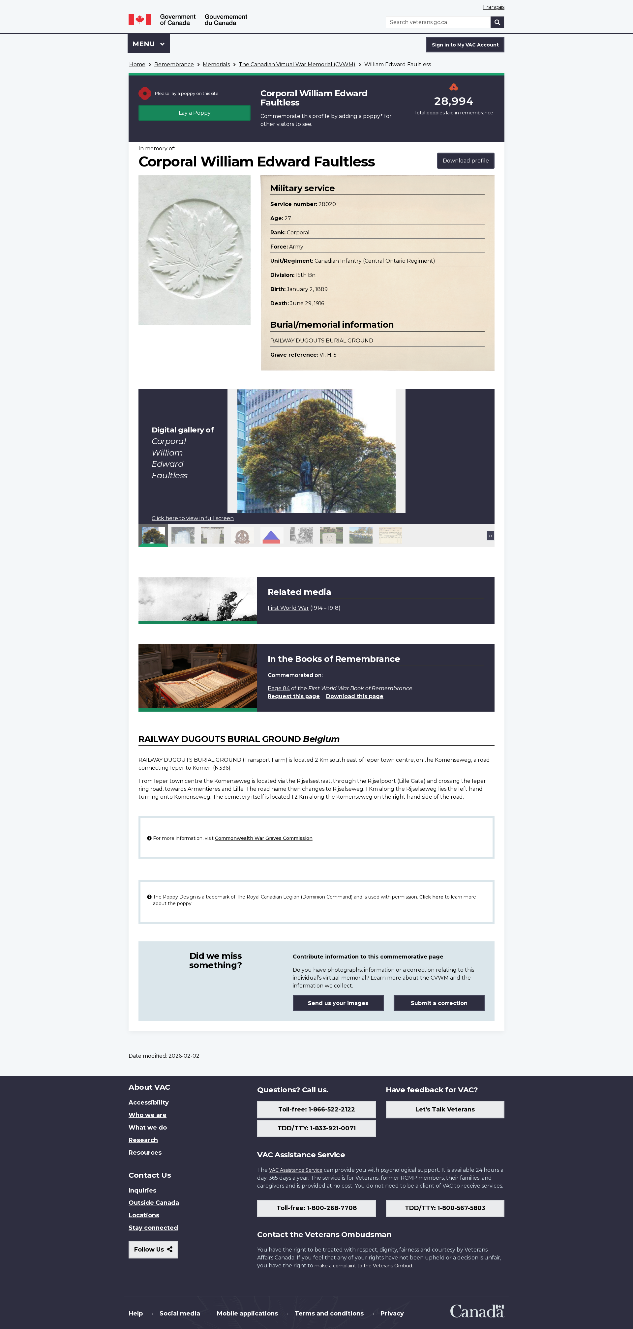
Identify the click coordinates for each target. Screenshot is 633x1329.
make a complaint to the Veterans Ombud (363, 1266)
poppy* (373, 116)
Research (143, 1140)
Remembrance (174, 64)
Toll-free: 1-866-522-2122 (316, 1109)
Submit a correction (439, 1003)
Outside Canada (154, 1202)
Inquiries (142, 1190)
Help (136, 1313)
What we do (148, 1127)
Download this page (354, 696)
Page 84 (279, 688)
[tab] (153, 535)
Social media (180, 1313)
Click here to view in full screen (193, 518)
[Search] (497, 22)
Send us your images (338, 1003)
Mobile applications (247, 1313)
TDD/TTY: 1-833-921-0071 (317, 1128)
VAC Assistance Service (295, 1170)
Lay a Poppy (195, 113)
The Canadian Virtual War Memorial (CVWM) (297, 64)
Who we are (147, 1115)
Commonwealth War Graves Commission (264, 838)
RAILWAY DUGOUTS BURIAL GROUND (321, 341)
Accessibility (149, 1102)
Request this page (294, 696)
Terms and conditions (329, 1313)
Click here (431, 897)
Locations (144, 1215)
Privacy (392, 1313)
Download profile (466, 161)
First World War (288, 608)
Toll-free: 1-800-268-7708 (317, 1208)
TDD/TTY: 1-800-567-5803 (445, 1208)
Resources (145, 1152)
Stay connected (153, 1227)
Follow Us (156, 1252)
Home (137, 64)
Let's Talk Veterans (445, 1109)
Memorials (216, 64)
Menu (145, 44)
